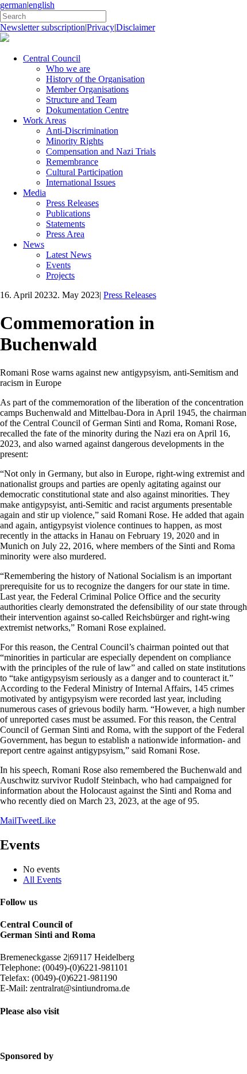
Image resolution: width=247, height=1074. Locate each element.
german (13, 5)
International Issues (80, 182)
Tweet (28, 820)
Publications (68, 213)
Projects (60, 275)
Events (58, 265)
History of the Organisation (95, 79)
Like (47, 820)
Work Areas (44, 120)
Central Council (51, 58)
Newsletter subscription (42, 27)
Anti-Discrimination (82, 131)
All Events (42, 879)
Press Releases (72, 203)
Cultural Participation (84, 172)
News (33, 244)
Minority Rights (74, 141)
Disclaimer (135, 27)
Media (34, 193)
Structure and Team (81, 100)
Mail (8, 820)
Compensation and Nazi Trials (101, 151)
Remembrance (72, 162)
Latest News (68, 255)
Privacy (100, 27)
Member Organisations (87, 89)
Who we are (68, 69)
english (42, 5)
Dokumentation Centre (87, 110)
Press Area (65, 234)
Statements (65, 224)
